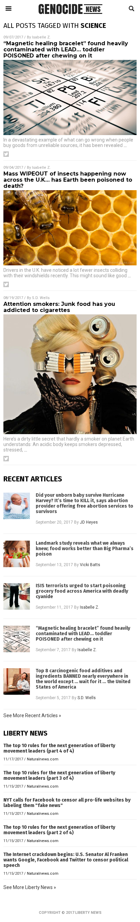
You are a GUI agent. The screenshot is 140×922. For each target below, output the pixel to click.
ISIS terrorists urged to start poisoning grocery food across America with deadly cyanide (82, 591)
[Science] (70, 15)
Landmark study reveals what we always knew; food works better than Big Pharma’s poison (85, 549)
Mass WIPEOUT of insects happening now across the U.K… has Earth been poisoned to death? (67, 179)
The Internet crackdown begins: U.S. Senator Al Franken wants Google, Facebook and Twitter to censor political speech (65, 860)
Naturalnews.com (42, 759)
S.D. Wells (41, 298)
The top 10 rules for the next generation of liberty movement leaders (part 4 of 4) (59, 748)
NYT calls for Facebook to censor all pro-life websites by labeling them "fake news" (66, 802)
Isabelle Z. (41, 37)
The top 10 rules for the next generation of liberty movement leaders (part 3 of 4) (59, 775)
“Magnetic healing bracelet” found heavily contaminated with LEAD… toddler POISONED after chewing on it (65, 49)
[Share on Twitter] (6, 154)
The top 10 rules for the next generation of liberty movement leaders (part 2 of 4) (59, 830)
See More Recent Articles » (32, 715)
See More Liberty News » (29, 887)
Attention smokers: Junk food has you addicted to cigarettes (59, 307)
